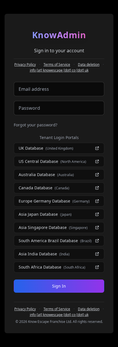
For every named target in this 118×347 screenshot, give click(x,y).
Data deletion (88, 64)
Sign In (59, 286)
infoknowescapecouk (59, 70)
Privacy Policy (25, 64)
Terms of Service (57, 64)
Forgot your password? (35, 125)
